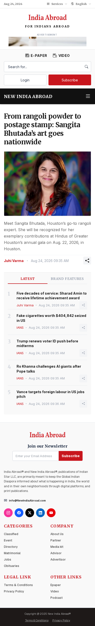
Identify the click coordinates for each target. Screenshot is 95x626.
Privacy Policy (14, 591)
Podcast (56, 598)
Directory (11, 547)
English (81, 4)
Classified (11, 534)
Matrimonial (12, 553)
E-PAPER (39, 55)
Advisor (56, 553)
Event (8, 540)
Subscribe (70, 80)
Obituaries (11, 566)
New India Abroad (28, 96)
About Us (57, 534)
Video (54, 591)
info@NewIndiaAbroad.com (27, 500)
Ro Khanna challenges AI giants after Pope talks (49, 368)
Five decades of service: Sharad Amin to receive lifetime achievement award (52, 295)
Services (57, 4)
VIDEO (64, 55)
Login (25, 80)
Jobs (7, 560)
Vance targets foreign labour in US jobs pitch (51, 394)
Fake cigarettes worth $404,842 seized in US (51, 317)
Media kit (56, 547)
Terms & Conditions (18, 585)
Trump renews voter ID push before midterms (47, 343)
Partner (55, 540)
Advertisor (58, 560)
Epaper (55, 585)
